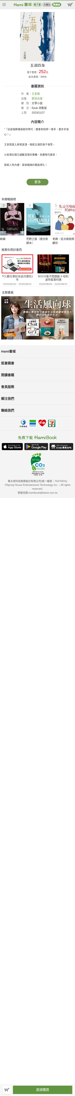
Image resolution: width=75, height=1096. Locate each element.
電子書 (37, 4)
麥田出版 (37, 98)
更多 (37, 182)
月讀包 (46, 4)
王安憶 (36, 93)
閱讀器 (56, 4)
